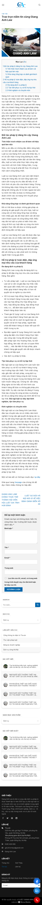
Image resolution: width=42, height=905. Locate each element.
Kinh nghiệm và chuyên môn (17, 90)
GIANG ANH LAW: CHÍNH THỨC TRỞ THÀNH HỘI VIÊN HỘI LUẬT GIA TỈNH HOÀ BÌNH (10, 500)
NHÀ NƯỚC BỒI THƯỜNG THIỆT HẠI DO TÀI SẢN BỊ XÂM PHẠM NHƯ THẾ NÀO (23, 703)
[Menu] (3, 5)
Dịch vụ (6, 620)
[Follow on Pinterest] (12, 818)
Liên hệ (17, 867)
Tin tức (5, 14)
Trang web (8, 568)
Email (7, 558)
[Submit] (37, 605)
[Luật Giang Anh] (21, 5)
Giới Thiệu (19, 863)
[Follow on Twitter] (7, 818)
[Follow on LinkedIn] (16, 818)
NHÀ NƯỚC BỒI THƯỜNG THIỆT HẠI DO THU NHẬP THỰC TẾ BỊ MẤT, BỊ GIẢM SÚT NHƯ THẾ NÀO (22, 694)
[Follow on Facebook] (3, 818)
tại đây (37, 477)
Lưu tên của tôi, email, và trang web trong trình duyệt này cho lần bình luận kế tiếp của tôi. (20, 581)
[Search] (39, 5)
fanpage (18, 482)
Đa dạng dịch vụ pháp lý (16, 85)
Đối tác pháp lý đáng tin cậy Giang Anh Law (20, 66)
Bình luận (8, 528)
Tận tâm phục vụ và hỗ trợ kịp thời (20, 88)
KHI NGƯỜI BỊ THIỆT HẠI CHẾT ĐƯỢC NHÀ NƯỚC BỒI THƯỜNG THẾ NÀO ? (23, 685)
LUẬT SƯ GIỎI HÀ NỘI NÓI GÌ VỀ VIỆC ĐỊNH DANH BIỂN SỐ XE (31, 500)
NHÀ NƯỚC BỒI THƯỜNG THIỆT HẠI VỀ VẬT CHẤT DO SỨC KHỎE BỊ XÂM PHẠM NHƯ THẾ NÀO (23, 675)
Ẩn (25, 62)
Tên (6, 547)
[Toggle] (38, 620)
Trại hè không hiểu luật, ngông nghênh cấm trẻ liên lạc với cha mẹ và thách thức (23, 666)
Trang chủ (5, 863)
